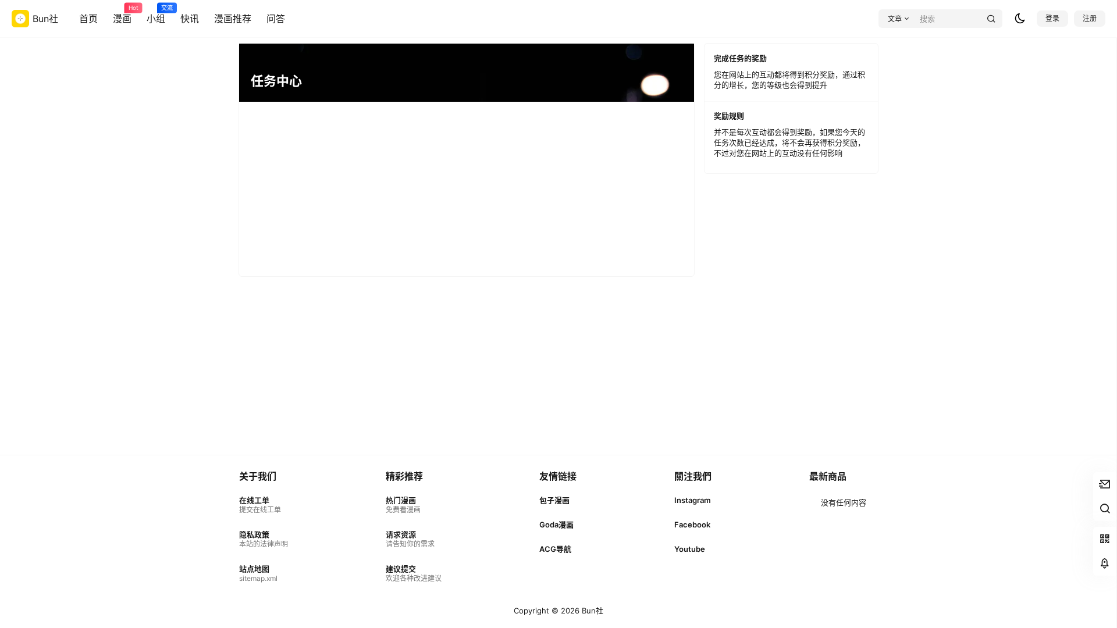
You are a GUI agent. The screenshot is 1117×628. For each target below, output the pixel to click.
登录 (1052, 18)
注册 (1090, 18)
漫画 (122, 14)
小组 (156, 14)
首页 (88, 18)
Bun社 (591, 610)
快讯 (189, 18)
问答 (275, 18)
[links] (263, 505)
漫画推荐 (232, 18)
